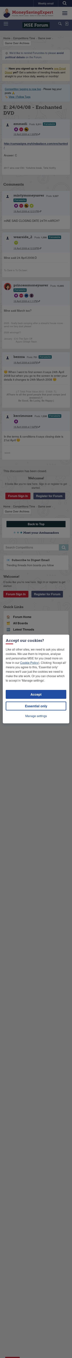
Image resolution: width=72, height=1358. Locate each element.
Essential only (36, 706)
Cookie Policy (29, 663)
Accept (36, 694)
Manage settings (36, 716)
